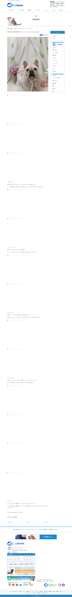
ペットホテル (37, 10)
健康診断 (54, 83)
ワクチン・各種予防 (56, 77)
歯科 (53, 91)
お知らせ (61, 10)
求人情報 (54, 71)
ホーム (10, 591)
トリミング (46, 10)
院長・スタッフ (22, 591)
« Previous (10, 522)
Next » (46, 522)
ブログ (53, 38)
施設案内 (54, 55)
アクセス (54, 10)
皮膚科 (53, 88)
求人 (46, 592)
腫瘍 (53, 85)
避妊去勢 (45, 591)
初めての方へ (12, 10)
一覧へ (28, 522)
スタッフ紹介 (21, 10)
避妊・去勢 (54, 80)
